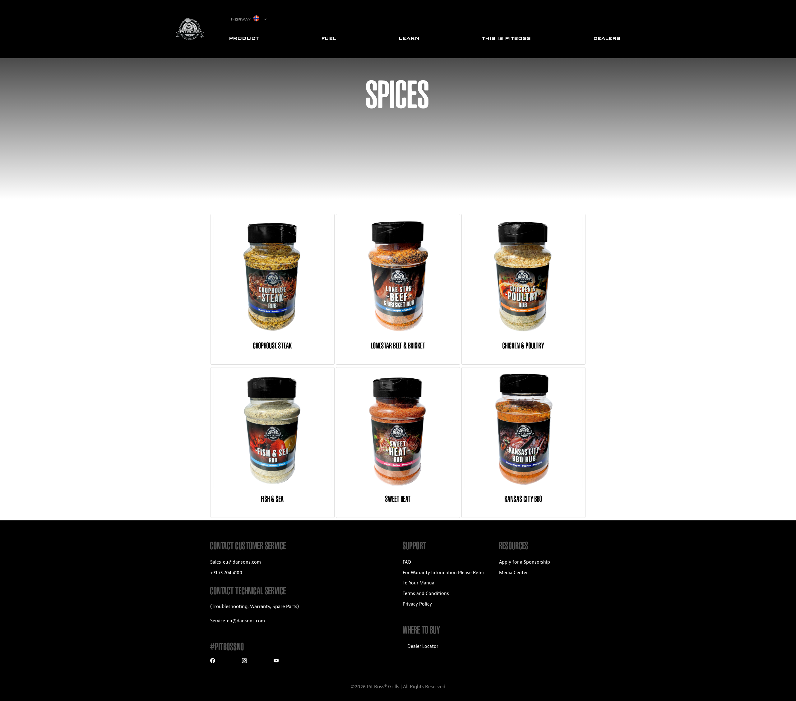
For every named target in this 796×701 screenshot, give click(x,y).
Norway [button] (241, 19)
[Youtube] (276, 661)
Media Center (513, 573)
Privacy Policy (417, 604)
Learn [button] (409, 38)
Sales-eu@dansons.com (235, 562)
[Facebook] (212, 661)
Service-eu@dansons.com (237, 621)
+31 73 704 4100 (226, 573)
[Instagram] (244, 661)
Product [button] (244, 38)
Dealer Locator (422, 646)
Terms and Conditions (426, 594)
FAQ (407, 562)
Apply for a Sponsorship (524, 562)
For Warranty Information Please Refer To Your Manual (443, 578)
